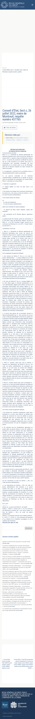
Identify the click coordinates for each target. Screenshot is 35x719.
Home (4, 68)
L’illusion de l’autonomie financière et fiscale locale (16, 541)
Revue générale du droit (11, 122)
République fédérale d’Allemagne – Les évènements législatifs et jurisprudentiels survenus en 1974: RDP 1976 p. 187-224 (17, 567)
